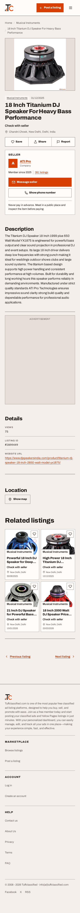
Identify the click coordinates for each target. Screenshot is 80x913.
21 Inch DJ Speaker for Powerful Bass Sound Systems (21, 614)
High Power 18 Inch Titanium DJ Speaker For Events (57, 561)
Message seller (27, 182)
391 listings (41, 172)
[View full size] (40, 64)
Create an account (15, 796)
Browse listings (14, 750)
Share (42, 141)
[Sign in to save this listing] (34, 534)
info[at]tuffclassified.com (54, 884)
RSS (28, 892)
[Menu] (70, 7)
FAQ (7, 863)
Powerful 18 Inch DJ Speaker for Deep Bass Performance (22, 561)
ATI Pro (25, 161)
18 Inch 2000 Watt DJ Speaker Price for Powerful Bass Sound (56, 616)
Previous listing (20, 656)
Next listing (62, 656)
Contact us (11, 820)
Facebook (11, 892)
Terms (8, 852)
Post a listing (12, 761)
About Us (10, 831)
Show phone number (42, 192)
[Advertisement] (40, 362)
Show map (20, 499)
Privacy (9, 842)
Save (19, 141)
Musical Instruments (17, 98)
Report (65, 141)
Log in (8, 785)
